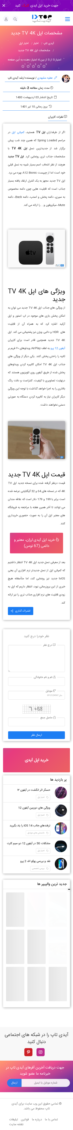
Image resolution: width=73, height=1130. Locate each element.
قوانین (25, 1119)
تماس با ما (51, 1119)
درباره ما (37, 1119)
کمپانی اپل (18, 132)
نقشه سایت (16, 1124)
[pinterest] (28, 1052)
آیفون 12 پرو (57, 348)
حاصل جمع (46, 718)
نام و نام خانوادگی (43, 677)
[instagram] (40, 1052)
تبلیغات (13, 1119)
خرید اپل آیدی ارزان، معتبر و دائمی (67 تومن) (35, 543)
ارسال (14, 1082)
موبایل (49, 691)
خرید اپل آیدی (36, 760)
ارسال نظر (36, 735)
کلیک (25, 5)
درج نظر (48, 645)
